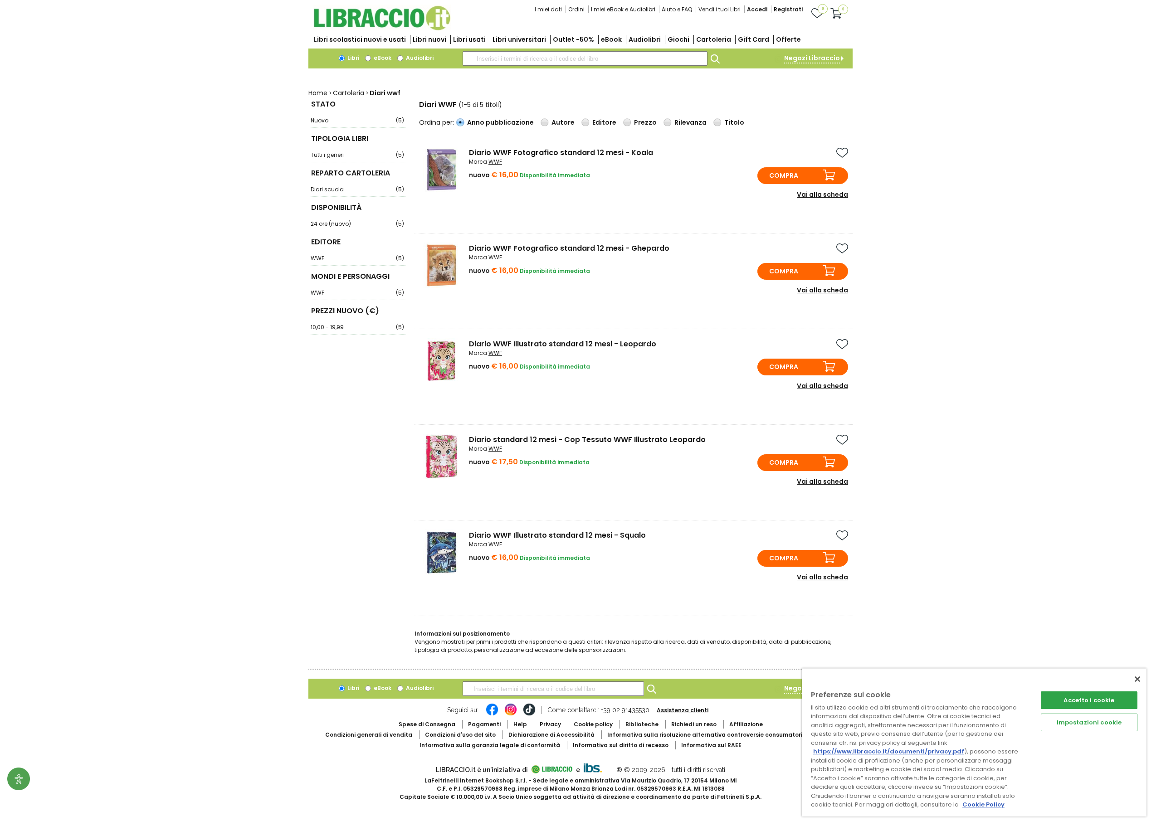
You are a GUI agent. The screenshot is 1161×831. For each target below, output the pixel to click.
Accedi (757, 9)
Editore (604, 122)
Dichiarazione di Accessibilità (551, 735)
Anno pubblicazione (500, 122)
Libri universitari (519, 39)
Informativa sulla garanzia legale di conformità (490, 745)
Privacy (550, 724)
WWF (357, 258)
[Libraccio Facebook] (492, 714)
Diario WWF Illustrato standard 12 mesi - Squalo (557, 535)
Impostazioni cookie (1089, 722)
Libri (352, 58)
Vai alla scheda (822, 194)
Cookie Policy (983, 804)
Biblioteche (642, 724)
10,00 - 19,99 (357, 327)
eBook (611, 39)
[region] (974, 742)
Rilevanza (690, 122)
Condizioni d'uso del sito (460, 735)
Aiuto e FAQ (677, 9)
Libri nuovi (429, 39)
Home (317, 92)
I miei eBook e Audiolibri (623, 9)
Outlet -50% (573, 39)
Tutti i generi (357, 155)
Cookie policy (593, 724)
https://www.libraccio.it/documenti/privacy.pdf (888, 751)
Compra (783, 175)
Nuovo (357, 120)
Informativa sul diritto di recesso (620, 745)
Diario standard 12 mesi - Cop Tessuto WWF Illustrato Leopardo (587, 439)
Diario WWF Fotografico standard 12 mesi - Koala (561, 152)
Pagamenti (484, 724)
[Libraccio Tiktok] (529, 714)
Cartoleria (713, 39)
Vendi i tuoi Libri (719, 9)
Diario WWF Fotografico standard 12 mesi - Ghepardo (569, 248)
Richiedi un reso (694, 724)
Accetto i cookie (1088, 700)
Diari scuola (357, 189)
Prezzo (645, 122)
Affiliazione (746, 724)
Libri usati (469, 39)
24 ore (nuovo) (357, 224)
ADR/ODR (721, 735)
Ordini (576, 9)
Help (520, 724)
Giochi (678, 39)
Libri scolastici (360, 39)
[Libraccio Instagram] (510, 714)
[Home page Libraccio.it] (382, 28)
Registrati (788, 9)
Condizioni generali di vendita (368, 735)
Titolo (734, 122)
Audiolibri (645, 39)
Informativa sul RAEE (711, 745)
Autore (563, 122)
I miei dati (548, 9)
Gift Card (753, 39)
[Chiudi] (1137, 679)
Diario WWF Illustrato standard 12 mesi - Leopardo (562, 344)
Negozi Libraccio (812, 58)
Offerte (788, 39)
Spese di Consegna (427, 724)
